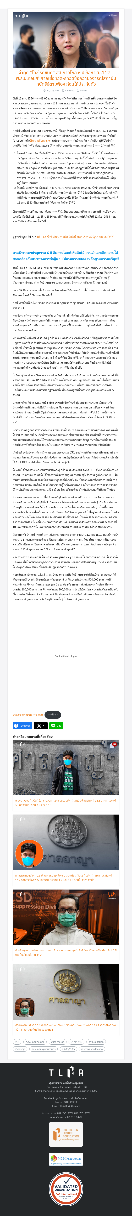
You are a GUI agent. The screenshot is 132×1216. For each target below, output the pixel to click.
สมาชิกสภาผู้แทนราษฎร (44, 1049)
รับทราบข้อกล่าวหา (40, 141)
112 (17, 1041)
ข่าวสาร (83, 90)
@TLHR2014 (70, 1102)
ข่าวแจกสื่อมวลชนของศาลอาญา (28, 714)
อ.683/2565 (68, 1049)
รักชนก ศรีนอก (96, 1041)
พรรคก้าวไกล (57, 1041)
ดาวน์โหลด (53, 714)
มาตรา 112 (76, 1041)
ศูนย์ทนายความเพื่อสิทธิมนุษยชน (72, 1098)
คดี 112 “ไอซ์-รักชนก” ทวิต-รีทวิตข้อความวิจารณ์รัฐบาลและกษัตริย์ (75, 237)
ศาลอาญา (20, 1049)
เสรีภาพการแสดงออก (92, 1049)
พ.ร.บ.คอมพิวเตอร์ (35, 1041)
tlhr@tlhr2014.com (69, 1105)
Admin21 (69, 90)
